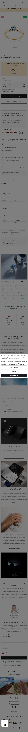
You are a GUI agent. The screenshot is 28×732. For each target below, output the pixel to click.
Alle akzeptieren (14, 375)
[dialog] (14, 366)
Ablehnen (14, 371)
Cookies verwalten (14, 367)
